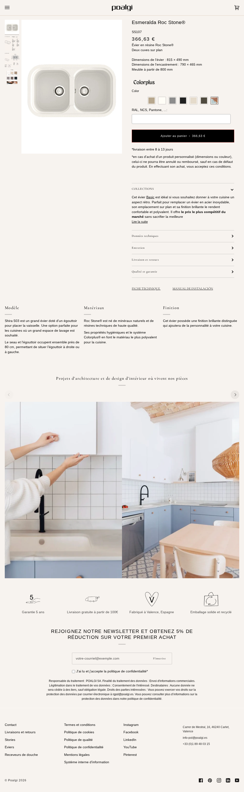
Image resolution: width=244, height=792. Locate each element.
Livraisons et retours (20, 732)
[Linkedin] (228, 780)
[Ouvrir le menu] (12, 7)
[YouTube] (237, 780)
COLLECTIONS (143, 189)
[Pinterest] (210, 780)
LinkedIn (129, 740)
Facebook (130, 732)
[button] (151, 101)
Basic (150, 197)
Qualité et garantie (144, 271)
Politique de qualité (78, 740)
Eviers (9, 747)
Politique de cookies (79, 732)
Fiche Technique (146, 289)
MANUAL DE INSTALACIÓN (193, 289)
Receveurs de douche (21, 755)
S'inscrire (159, 658)
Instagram (131, 725)
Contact (10, 725)
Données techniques (145, 236)
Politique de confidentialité (83, 747)
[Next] (235, 394)
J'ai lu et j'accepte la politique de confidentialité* (112, 671)
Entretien (138, 248)
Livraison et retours (145, 260)
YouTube (130, 747)
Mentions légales (77, 755)
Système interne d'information (86, 762)
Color (135, 91)
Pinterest (130, 755)
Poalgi (13, 780)
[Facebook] (201, 780)
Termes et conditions (79, 725)
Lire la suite (140, 222)
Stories (10, 740)
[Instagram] (219, 780)
